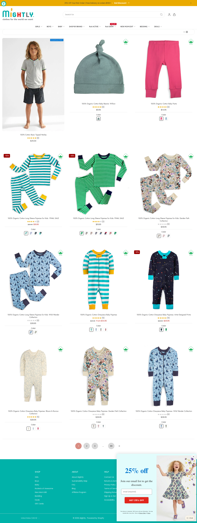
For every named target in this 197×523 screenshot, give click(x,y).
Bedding (38, 496)
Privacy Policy (110, 485)
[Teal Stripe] (26, 233)
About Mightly (78, 477)
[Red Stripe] (110, 233)
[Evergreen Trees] (115, 233)
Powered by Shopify (95, 518)
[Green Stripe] (82, 233)
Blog (73, 488)
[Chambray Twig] (33, 428)
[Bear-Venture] (31, 332)
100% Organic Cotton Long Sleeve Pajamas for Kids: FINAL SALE (98, 218)
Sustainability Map (79, 481)
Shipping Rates (110, 492)
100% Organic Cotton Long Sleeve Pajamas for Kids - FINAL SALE (33, 218)
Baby (37, 485)
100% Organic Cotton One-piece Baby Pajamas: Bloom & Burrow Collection (33, 412)
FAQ (73, 485)
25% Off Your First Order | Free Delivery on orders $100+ (88, 3)
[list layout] (184, 32)
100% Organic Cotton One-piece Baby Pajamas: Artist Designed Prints (164, 314)
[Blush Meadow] (164, 236)
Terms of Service (111, 488)
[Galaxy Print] (36, 233)
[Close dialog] (194, 457)
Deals (37, 500)
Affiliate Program (79, 492)
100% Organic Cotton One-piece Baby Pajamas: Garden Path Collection (98, 411)
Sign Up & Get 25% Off (113, 496)
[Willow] (98, 119)
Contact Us (109, 477)
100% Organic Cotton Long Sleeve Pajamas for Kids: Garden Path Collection (163, 219)
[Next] (119, 446)
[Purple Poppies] (168, 236)
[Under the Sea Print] (40, 233)
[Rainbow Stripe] (91, 233)
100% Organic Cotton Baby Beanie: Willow (98, 103)
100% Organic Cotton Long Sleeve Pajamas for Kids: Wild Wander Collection (33, 316)
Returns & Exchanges (113, 481)
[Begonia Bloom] (38, 428)
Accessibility (109, 500)
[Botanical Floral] (159, 236)
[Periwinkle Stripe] (31, 233)
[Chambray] (166, 119)
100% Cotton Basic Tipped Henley (33, 134)
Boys (37, 481)
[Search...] (161, 14)
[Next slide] (191, 3)
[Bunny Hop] (28, 428)
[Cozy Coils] (36, 332)
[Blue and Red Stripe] (106, 233)
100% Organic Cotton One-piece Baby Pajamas (98, 314)
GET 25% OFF (136, 500)
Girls (36, 477)
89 (111, 446)
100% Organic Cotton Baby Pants (164, 103)
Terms (148, 513)
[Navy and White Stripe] (96, 233)
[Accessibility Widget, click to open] (3, 3)
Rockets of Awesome (44, 488)
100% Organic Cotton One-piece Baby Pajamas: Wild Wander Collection (164, 411)
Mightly (83, 518)
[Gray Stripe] (86, 233)
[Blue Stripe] (101, 233)
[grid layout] (186, 32)
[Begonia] (161, 119)
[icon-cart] (174, 14)
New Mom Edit (41, 492)
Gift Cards (39, 503)
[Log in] (169, 14)
